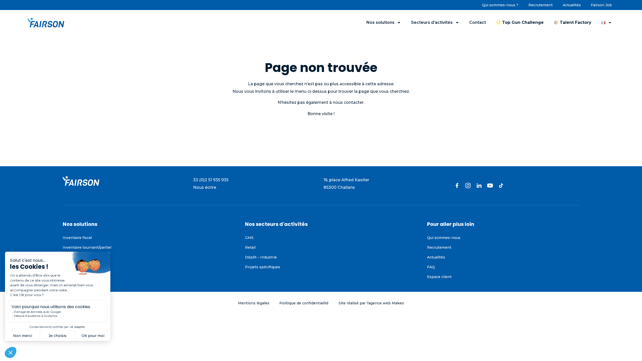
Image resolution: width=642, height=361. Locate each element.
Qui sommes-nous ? (500, 5)
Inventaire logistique (81, 257)
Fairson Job (601, 5)
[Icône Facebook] (457, 186)
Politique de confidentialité (304, 303)
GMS (249, 237)
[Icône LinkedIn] (479, 186)
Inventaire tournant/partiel (87, 247)
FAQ (431, 267)
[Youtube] (490, 186)
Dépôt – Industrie (261, 257)
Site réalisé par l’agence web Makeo (371, 303)
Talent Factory (575, 22)
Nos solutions (380, 22)
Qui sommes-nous (443, 237)
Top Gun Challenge (523, 22)
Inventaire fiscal (77, 237)
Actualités (572, 5)
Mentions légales (253, 303)
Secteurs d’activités (432, 22)
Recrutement (540, 5)
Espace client (439, 277)
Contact (477, 22)
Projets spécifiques (262, 267)
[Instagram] (468, 186)
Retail (250, 247)
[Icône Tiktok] (501, 186)
